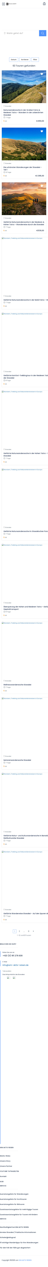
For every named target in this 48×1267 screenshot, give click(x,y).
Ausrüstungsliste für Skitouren (12, 1204)
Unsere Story (5, 1161)
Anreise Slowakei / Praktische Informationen (18, 1232)
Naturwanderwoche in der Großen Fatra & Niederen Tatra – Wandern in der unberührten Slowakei (23, 112)
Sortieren (24, 59)
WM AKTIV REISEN (25, 1260)
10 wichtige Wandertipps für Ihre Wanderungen (19, 1242)
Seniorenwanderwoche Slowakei (17, 760)
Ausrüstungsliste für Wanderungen (14, 1194)
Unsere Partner (6, 1166)
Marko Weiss (5, 1156)
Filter (35, 59)
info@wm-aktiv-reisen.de (15, 965)
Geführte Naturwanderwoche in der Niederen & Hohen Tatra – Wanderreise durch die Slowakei (23, 223)
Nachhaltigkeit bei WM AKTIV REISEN (14, 1227)
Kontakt (3, 1176)
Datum (13, 59)
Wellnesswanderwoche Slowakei (17, 685)
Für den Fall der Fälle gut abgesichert (15, 1248)
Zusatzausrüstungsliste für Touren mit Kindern (19, 1214)
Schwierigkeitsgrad (8, 1237)
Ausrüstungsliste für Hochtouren (13, 1199)
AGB (1, 1181)
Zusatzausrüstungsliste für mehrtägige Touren (19, 1209)
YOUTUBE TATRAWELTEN (9, 1171)
